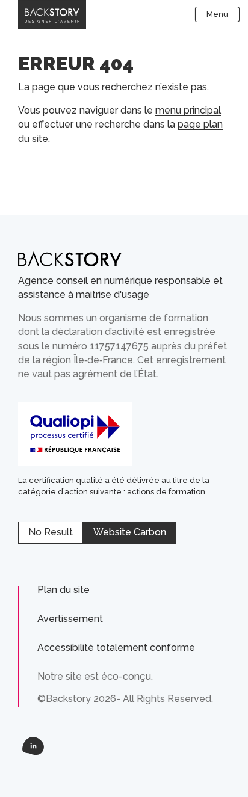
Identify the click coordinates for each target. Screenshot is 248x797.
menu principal (188, 110)
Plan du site (63, 589)
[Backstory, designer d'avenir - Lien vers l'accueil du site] (52, 14)
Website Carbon (129, 532)
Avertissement (70, 618)
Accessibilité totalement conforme (116, 647)
